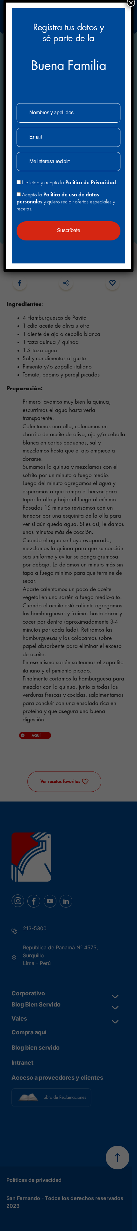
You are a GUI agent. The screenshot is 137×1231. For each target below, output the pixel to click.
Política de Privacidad (90, 182)
